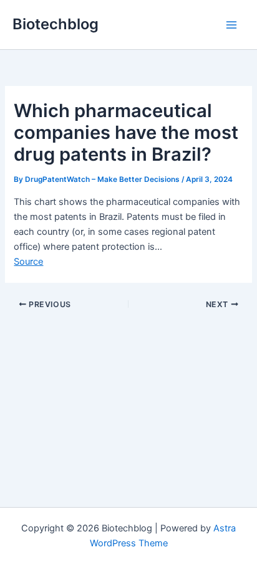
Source (28, 261)
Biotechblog (55, 24)
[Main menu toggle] (231, 25)
